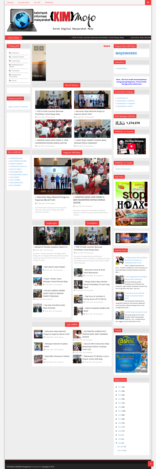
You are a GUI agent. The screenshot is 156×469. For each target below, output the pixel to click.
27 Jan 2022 (48, 311)
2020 (120, 423)
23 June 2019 (49, 362)
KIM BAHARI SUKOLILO (18, 166)
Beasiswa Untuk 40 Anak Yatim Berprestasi (94, 271)
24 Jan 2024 (40, 146)
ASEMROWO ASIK (16, 158)
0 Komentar (51, 117)
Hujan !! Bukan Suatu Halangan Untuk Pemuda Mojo (55, 280)
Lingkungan (15, 61)
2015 (120, 403)
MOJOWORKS (122, 68)
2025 (120, 443)
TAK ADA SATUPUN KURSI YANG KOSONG (54, 306)
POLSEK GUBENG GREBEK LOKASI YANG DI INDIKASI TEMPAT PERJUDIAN (54, 293)
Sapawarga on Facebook (126, 101)
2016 (120, 407)
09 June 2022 (49, 270)
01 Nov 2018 (89, 302)
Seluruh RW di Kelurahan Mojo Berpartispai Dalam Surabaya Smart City (95, 346)
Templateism (36, 467)
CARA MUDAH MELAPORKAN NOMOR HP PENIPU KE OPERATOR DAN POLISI (136, 260)
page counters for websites (18, 107)
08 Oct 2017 (89, 314)
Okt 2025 (120, 450)
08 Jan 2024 (79, 146)
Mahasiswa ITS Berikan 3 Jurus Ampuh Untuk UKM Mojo (95, 357)
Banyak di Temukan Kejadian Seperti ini (51, 247)
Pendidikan (15, 71)
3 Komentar (58, 284)
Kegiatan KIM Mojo (71, 152)
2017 (120, 411)
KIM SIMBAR (14, 177)
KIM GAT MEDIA (15, 169)
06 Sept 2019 (49, 349)
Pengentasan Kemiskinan (15, 76)
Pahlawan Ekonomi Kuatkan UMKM (56, 345)
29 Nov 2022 (39, 250)
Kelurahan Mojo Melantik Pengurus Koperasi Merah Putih (89, 112)
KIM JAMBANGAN (16, 172)
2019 (120, 419)
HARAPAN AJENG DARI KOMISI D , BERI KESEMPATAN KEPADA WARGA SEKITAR (51, 141)
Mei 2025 (120, 446)
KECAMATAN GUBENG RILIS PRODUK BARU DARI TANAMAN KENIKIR (95, 334)
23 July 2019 (78, 352)
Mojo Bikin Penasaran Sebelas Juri (57, 357)
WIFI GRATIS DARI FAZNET (54, 267)
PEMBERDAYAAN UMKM (16, 66)
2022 (120, 431)
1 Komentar (59, 362)
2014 (120, 399)
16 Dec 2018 (88, 362)
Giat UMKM (72, 324)
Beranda (10, 2)
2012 (120, 391)
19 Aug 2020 (89, 275)
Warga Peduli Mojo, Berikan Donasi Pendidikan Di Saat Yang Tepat (96, 284)
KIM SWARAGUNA (16, 182)
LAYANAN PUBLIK (17, 57)
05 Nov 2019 (78, 340)
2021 (120, 427)
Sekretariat (49, 2)
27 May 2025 (80, 117)
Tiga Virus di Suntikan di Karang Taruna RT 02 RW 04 (94, 297)
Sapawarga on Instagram (126, 103)
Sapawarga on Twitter (125, 106)
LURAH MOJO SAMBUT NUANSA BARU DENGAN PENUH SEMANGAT (90, 141)
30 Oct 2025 (40, 117)
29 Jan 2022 (38, 299)
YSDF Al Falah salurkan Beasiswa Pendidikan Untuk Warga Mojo (85, 37)
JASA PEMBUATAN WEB (18, 161)
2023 (120, 435)
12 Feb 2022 (48, 284)
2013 (120, 395)
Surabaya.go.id (122, 98)
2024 (120, 439)
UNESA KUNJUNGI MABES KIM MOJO (96, 309)
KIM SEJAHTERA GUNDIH (19, 174)
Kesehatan (15, 53)
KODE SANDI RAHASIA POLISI (136, 312)
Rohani (14, 80)
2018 (120, 415)
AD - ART (37, 2)
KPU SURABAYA (15, 185)
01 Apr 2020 (79, 290)
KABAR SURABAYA (16, 164)
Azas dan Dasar (23, 2)
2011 (120, 387)
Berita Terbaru (71, 85)
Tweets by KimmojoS (123, 169)
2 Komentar (88, 352)
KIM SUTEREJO (15, 180)
